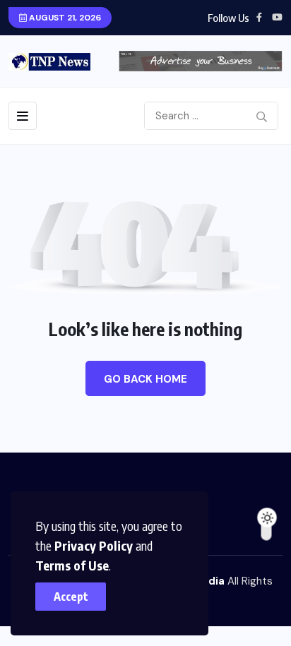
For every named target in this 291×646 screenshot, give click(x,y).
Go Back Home (145, 379)
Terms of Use (72, 565)
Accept (71, 597)
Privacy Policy (93, 545)
